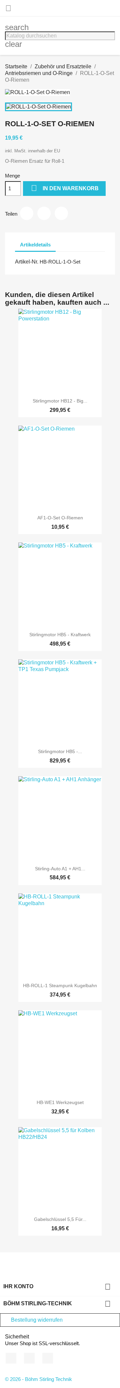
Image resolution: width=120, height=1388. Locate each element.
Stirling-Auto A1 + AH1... (60, 868)
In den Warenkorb (65, 188)
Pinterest (61, 213)
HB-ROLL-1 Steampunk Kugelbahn (60, 985)
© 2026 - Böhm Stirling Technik (38, 1379)
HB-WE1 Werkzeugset (60, 1102)
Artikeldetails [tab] (35, 244)
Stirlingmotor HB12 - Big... (60, 401)
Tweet (44, 213)
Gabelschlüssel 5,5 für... (60, 1219)
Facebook (11, 1358)
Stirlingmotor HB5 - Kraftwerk (60, 634)
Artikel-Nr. (26, 262)
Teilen (26, 213)
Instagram (47, 1358)
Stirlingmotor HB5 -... (60, 751)
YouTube (29, 1358)
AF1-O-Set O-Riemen (60, 517)
